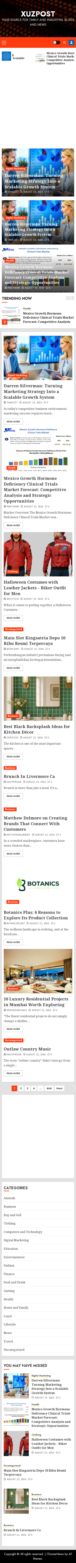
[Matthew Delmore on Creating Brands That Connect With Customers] (38, 809)
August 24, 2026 (33, 192)
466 (49, 1088)
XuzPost (38, 13)
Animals (9, 1198)
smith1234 (13, 599)
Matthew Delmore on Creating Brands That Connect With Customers (35, 823)
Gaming (9, 1291)
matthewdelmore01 (18, 834)
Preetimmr (14, 288)
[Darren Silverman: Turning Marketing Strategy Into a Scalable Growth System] (38, 358)
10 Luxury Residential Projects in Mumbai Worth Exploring (36, 1001)
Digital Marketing (15, 168)
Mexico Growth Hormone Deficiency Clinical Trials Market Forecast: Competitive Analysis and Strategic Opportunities (37, 274)
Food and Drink (14, 1282)
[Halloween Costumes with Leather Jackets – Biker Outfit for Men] (38, 554)
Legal (8, 1316)
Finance (9, 1274)
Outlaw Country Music (27, 1049)
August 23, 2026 (34, 288)
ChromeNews (55, 1554)
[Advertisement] (38, 105)
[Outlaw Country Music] (38, 1040)
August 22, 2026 (41, 1010)
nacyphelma (14, 782)
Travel (8, 1341)
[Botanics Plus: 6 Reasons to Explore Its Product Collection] (38, 884)
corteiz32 (12, 737)
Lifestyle (10, 1324)
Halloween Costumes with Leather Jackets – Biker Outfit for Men (35, 587)
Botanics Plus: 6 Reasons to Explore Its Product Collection (36, 915)
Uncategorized (13, 629)
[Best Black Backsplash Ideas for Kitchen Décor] (38, 699)
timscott (13, 192)
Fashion (9, 1265)
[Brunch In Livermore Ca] (31, 768)
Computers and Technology (23, 1232)
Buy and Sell (12, 1215)
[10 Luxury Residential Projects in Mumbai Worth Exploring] (38, 971)
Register (71, 42)
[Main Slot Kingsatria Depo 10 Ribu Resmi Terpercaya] (38, 629)
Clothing (13, 571)
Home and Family (16, 1308)
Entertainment (14, 1257)
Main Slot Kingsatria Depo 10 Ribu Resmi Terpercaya (34, 640)
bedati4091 (13, 649)
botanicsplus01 (16, 923)
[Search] (64, 42)
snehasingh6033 (17, 1010)
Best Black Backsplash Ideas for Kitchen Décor (37, 729)
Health (10, 260)
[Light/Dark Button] (56, 42)
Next (59, 1088)
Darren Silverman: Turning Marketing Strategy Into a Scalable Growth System (34, 180)
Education (11, 1249)
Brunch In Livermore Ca (29, 776)
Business (13, 716)
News (8, 1333)
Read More (13, 421)
